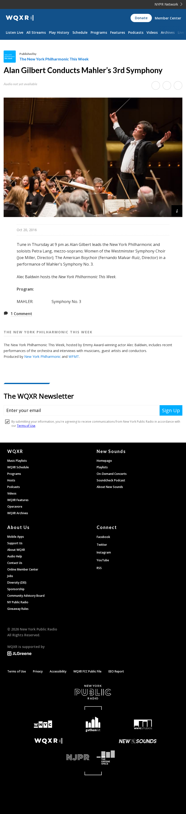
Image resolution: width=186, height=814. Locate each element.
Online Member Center (22, 569)
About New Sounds (110, 487)
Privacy (38, 671)
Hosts (11, 480)
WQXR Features (18, 500)
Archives (168, 32)
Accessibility (58, 671)
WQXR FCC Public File (87, 671)
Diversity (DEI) (16, 582)
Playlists (102, 467)
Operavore (14, 506)
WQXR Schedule (18, 467)
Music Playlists (17, 461)
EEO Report (116, 671)
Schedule (79, 32)
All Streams (36, 32)
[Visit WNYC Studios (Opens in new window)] (143, 724)
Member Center (168, 18)
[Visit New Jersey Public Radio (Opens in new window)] (48, 757)
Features (117, 32)
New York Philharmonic (42, 356)
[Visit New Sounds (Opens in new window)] (137, 741)
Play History (59, 32)
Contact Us (14, 563)
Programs (99, 32)
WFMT (74, 356)
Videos (152, 32)
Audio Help (14, 556)
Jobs (10, 576)
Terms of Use (16, 671)
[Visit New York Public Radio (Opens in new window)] (93, 692)
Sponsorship (15, 589)
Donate (141, 18)
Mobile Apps (15, 537)
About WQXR (16, 550)
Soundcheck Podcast (111, 480)
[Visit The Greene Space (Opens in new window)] (137, 757)
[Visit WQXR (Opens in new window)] (48, 741)
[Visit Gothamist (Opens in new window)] (93, 724)
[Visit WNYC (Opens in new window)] (43, 724)
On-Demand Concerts (112, 474)
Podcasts (135, 32)
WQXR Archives (17, 513)
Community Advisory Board (26, 596)
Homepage (104, 461)
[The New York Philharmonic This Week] (11, 56)
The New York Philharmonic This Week (54, 59)
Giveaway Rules (18, 609)
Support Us (15, 543)
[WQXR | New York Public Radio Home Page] (19, 18)
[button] (176, 210)
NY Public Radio (17, 602)
